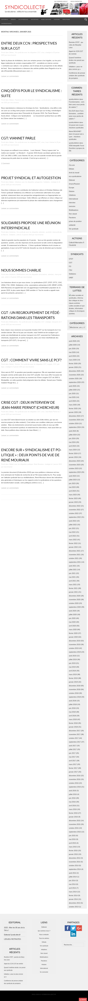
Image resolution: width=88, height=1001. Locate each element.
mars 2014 (73, 892)
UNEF (71, 277)
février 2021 (73, 588)
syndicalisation (46, 100)
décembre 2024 (74, 416)
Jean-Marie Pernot (51, 412)
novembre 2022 (74, 509)
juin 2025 (72, 393)
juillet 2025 (73, 390)
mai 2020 (72, 622)
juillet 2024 (73, 435)
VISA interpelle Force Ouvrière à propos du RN (76, 148)
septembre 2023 (75, 472)
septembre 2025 (75, 382)
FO (70, 266)
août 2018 (72, 701)
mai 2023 (72, 487)
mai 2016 (72, 802)
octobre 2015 (73, 828)
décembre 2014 (74, 858)
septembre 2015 (75, 832)
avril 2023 (72, 491)
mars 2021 (73, 584)
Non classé (73, 214)
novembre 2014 (74, 862)
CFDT (71, 259)
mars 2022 (73, 539)
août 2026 (72, 341)
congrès (49, 364)
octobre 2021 (73, 558)
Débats (13, 19)
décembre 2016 (74, 775)
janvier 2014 (73, 899)
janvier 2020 (73, 637)
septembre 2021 (75, 562)
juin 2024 (72, 438)
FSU (70, 270)
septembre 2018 (75, 697)
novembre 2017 (74, 734)
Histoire (57, 19)
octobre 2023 (73, 468)
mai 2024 (72, 442)
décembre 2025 (74, 371)
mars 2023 (73, 495)
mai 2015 (72, 839)
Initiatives (34, 19)
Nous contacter (44, 934)
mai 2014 (72, 884)
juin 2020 (72, 618)
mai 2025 (72, 397)
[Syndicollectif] (44, 10)
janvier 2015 (73, 854)
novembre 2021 (74, 554)
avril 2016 (72, 805)
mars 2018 (73, 719)
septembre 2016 (75, 787)
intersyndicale (57, 232)
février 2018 (73, 723)
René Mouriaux (39, 464)
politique (30, 464)
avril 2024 (72, 446)
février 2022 (73, 543)
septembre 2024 (75, 427)
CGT (38, 52)
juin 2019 (72, 663)
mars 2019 (73, 674)
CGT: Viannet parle (18, 138)
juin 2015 (72, 835)
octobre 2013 (73, 907)
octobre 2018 (73, 693)
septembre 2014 (75, 869)
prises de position (75, 221)
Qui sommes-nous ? (44, 931)
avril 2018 (72, 716)
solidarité (72, 225)
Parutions (66, 19)
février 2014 (73, 895)
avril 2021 (72, 581)
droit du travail (74, 172)
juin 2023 (72, 483)
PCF (54, 364)
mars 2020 (73, 629)
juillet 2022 (73, 524)
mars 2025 (73, 405)
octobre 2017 (73, 738)
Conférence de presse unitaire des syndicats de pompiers (77, 75)
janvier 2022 (73, 547)
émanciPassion (74, 184)
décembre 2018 (74, 686)
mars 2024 (73, 450)
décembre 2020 (74, 596)
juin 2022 (72, 528)
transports (55, 322)
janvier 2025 (73, 412)
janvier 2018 (73, 727)
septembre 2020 (75, 607)
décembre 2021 (74, 551)
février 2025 (73, 408)
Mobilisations (46, 19)
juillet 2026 (73, 345)
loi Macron (4, 235)
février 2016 (73, 813)
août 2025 (72, 386)
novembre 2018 (74, 689)
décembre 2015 (74, 820)
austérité (48, 232)
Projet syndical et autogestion (31, 178)
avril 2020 (72, 626)
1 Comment (5, 163)
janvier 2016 (73, 817)
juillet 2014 (73, 877)
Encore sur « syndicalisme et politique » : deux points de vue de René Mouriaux (31, 455)
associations (43, 274)
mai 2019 (72, 667)
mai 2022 (72, 532)
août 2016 (72, 790)
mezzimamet (11, 55)
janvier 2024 (73, 457)
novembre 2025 (74, 375)
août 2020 (72, 611)
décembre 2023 (74, 461)
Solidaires (46, 182)
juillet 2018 (73, 704)
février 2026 (73, 363)
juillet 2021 (73, 569)
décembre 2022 (74, 506)
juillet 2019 (73, 659)
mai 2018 (72, 712)
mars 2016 (73, 809)
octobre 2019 (73, 648)
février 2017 (73, 768)
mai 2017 (72, 757)
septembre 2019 (75, 652)
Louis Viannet (49, 142)
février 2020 (73, 633)
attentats (42, 232)
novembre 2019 (74, 644)
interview (72, 202)
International (6, 23)
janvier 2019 (73, 682)
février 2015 (73, 850)
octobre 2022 (73, 513)
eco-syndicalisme (75, 176)
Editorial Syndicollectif (12, 935)
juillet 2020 (73, 614)
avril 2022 (72, 536)
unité (53, 100)
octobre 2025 (73, 378)
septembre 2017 (75, 742)
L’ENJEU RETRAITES (12, 939)
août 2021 (72, 566)
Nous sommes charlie (21, 270)
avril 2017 (72, 760)
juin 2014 (72, 880)
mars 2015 (73, 847)
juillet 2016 (73, 794)
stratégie (48, 52)
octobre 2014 (73, 865)
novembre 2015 (74, 824)
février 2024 (73, 453)
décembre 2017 (74, 731)
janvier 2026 (73, 367)
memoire (72, 206)
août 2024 (72, 431)
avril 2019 (72, 671)
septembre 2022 (75, 517)
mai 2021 (72, 577)
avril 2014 (72, 888)
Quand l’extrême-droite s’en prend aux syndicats (76, 60)
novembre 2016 (74, 779)
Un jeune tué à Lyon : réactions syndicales (76, 136)
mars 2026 (73, 360)
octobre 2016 (73, 783)
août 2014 (72, 873)
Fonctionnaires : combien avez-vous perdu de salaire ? (77, 104)
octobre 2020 (73, 603)
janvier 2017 (73, 772)
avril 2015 (72, 843)
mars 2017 (73, 764)
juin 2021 (72, 573)
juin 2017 (72, 753)
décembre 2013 (74, 903)
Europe (71, 187)
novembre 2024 (74, 420)
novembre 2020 (74, 599)
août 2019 (72, 656)
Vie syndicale (23, 19)
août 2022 (72, 521)
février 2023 (73, 498)
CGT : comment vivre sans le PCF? (31, 360)
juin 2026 (72, 348)
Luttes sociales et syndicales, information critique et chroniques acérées (77, 309)
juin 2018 (72, 708)
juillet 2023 (73, 480)
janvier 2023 (73, 502)
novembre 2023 (74, 465)
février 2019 (73, 678)
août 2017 (72, 745)
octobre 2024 (73, 423)
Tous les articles (44, 938)
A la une (72, 165)
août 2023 (72, 476)
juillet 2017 (73, 749)
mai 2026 (72, 352)
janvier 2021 (73, 592)
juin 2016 (72, 798)
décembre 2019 (74, 641)
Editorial (4, 19)
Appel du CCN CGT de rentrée (13, 963)
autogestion (38, 182)
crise (42, 52)
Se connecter (44, 972)
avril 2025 (72, 401)
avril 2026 (72, 356)
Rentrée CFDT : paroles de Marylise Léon (76, 44)
